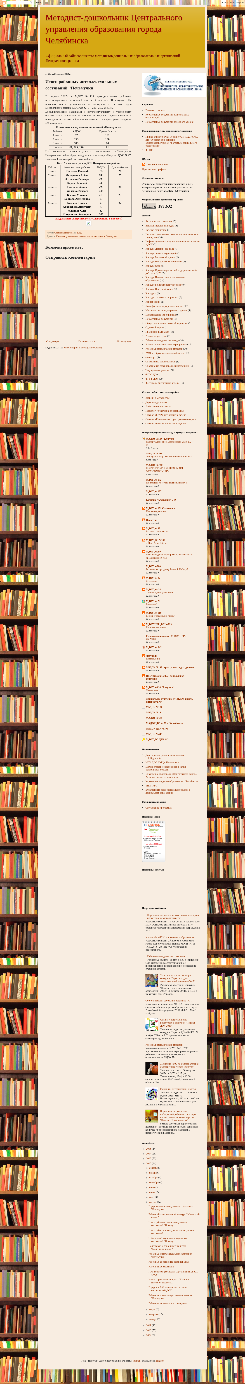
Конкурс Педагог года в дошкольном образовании (165, 279)
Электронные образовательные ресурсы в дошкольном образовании (167, 791)
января (153, 1319)
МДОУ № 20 (153, 601)
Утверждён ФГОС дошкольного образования (169, 937)
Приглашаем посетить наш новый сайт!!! (166, 482)
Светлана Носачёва (157, 164)
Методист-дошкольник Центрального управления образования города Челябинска (113, 28)
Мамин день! (152, 690)
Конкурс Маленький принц (160, 257)
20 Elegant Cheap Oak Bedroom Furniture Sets (169, 456)
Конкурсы (150, 293)
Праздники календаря (157, 331)
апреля (153, 1202)
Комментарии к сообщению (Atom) (83, 347)
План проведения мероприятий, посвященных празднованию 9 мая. (169, 556)
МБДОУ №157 (154, 707)
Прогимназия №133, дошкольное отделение (165, 677)
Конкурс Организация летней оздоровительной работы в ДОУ (171, 271)
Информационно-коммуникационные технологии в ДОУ (172, 243)
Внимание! (151, 604)
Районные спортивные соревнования (169, 1261)
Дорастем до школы (156, 402)
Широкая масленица (156, 627)
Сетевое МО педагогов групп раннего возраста (170, 419)
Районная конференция (161, 1266)
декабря (153, 1167)
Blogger (159, 1360)
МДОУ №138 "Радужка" (160, 687)
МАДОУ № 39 (154, 718)
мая (151, 1197)
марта (152, 1309)
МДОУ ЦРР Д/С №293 (159, 624)
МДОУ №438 (153, 589)
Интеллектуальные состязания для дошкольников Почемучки (86, 236)
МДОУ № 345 (153, 647)
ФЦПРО (149, 150)
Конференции (152, 301)
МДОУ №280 (153, 566)
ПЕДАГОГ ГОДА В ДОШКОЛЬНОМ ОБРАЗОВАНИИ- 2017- (164, 469)
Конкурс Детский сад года (159, 248)
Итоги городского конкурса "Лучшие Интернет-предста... (169, 1281)
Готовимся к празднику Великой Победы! (167, 569)
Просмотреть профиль (154, 169)
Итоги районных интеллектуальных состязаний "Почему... (168, 1223)
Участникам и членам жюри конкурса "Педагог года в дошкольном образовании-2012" (177, 978)
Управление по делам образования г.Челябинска (171, 781)
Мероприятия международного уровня (166, 310)
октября (153, 1177)
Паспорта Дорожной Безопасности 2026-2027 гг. (169, 443)
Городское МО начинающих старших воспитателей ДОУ (169, 1289)
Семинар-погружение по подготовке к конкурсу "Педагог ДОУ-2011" (177, 1022)
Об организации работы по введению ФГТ (168, 1000)
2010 (149, 1330)
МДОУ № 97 (153, 578)
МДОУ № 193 (153, 480)
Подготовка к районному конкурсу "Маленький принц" (167, 1247)
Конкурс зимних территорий (161, 253)
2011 (149, 1325)
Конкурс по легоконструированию (164, 284)
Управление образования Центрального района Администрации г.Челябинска (171, 775)
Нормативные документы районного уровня (169, 121)
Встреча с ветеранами (157, 531)
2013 (149, 1158)
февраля (154, 1314)
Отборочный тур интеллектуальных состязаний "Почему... (168, 1239)
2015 (149, 1148)
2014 (149, 1153)
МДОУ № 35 (153, 528)
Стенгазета (151, 580)
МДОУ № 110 (153, 613)
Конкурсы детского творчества (161, 297)
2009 (149, 1335)
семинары (150, 357)
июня (152, 1192)
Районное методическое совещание (166, 956)
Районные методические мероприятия (166, 344)
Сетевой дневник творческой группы (165, 423)
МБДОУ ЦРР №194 (157, 728)
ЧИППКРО (151, 785)
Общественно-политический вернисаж (166, 323)
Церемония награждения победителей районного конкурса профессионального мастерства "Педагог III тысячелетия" (178, 1115)
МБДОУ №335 (154, 453)
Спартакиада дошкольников (160, 361)
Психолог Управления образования (164, 410)
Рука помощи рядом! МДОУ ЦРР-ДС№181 (166, 637)
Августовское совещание (158, 221)
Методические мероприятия (160, 314)
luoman (136, 1360)
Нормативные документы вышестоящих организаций (167, 116)
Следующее (52, 341)
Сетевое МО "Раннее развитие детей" (165, 414)
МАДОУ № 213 (154, 465)
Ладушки (151, 656)
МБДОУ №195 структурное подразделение (170, 667)
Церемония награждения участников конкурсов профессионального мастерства (173, 916)
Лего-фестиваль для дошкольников (164, 306)
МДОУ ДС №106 (155, 540)
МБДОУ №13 (153, 712)
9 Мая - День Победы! (157, 543)
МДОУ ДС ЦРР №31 (158, 739)
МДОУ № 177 (153, 491)
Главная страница (87, 341)
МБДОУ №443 (154, 734)
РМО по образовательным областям (164, 353)
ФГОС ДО (151, 374)
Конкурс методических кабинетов (163, 261)
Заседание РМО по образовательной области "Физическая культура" (179, 1065)
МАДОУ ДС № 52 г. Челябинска (164, 723)
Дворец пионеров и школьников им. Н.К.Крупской (165, 756)
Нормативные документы (159, 318)
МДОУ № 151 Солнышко (160, 508)
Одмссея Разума (154, 327)
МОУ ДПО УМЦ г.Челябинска (162, 762)
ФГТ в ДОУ (151, 378)
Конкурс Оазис (153, 265)
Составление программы (158, 807)
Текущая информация (157, 370)
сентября (154, 1182)
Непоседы (151, 520)
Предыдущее (124, 341)
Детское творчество (155, 230)
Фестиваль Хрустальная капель (162, 383)
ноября (153, 1172)
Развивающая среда (155, 336)
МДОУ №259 (153, 551)
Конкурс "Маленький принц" (160, 615)
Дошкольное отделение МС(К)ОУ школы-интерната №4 (170, 700)
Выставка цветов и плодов (159, 225)
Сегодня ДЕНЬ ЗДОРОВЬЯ (159, 592)
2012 (149, 1163)
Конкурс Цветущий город (159, 289)
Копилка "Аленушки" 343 (161, 500)
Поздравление (153, 658)
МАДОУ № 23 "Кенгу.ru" (160, 439)
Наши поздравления (156, 511)
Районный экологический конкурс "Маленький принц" (174, 1215)
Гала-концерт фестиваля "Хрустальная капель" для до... (174, 1273)
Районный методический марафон (164, 348)
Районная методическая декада (162, 340)
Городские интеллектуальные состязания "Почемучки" (170, 1207)
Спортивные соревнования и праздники (167, 365)
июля (152, 1187)
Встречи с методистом (157, 397)
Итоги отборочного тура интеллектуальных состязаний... (172, 1231)
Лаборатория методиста (158, 406)
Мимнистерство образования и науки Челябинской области (165, 768)
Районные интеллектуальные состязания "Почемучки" (170, 1255)
